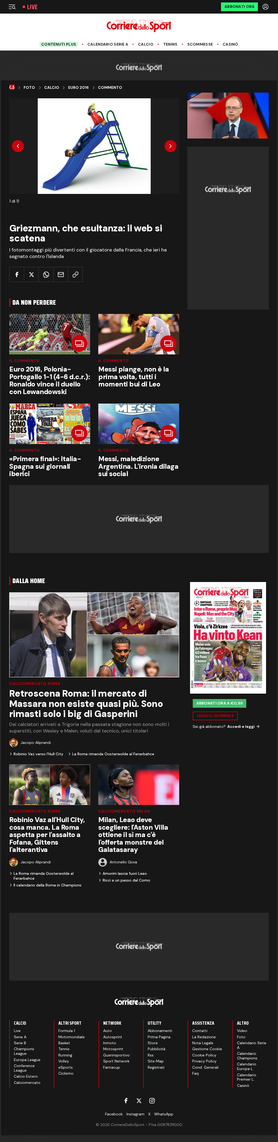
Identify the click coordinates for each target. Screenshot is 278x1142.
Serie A (20, 1036)
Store (153, 1042)
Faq (195, 1073)
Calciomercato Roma (35, 683)
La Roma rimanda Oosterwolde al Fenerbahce (113, 753)
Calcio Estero (26, 1076)
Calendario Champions (247, 1056)
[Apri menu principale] (12, 7)
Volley (63, 1061)
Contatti (199, 1030)
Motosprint (113, 1048)
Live (32, 7)
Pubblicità (156, 1048)
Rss (151, 1055)
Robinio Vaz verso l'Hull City (38, 753)
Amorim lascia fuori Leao (125, 873)
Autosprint (112, 1036)
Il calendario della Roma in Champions (47, 885)
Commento (110, 87)
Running (65, 1055)
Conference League (24, 1068)
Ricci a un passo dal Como (126, 880)
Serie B (20, 1042)
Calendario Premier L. (246, 1077)
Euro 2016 (78, 87)
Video (242, 1030)
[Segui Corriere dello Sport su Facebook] (126, 1100)
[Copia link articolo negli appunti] (75, 274)
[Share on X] (31, 274)
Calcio (145, 44)
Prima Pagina (159, 1036)
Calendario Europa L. (246, 1066)
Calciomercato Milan (124, 811)
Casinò (230, 44)
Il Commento (24, 361)
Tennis (170, 44)
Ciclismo (66, 1073)
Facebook (114, 1114)
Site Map (156, 1061)
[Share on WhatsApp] (46, 274)
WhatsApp (163, 1114)
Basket (64, 1042)
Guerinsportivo (116, 1055)
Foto (29, 87)
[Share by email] (60, 274)
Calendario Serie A (107, 44)
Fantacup (111, 1067)
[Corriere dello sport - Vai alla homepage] (139, 26)
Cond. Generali (205, 1067)
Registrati (156, 1067)
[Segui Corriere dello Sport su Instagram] (152, 1100)
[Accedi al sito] (266, 7)
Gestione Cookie (207, 1048)
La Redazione (204, 1036)
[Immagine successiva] (170, 146)
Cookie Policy (204, 1055)
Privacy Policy (204, 1061)
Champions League (24, 1051)
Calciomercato (27, 1082)
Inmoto (109, 1042)
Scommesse (200, 44)
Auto (107, 1030)
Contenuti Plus (58, 44)
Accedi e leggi (241, 726)
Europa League (27, 1059)
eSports (65, 1067)
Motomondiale (71, 1036)
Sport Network (116, 1061)
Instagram (135, 1114)
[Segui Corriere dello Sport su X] (139, 1100)
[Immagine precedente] (18, 146)
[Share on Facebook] (17, 274)
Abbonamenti (160, 1030)
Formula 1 (66, 1030)
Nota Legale (202, 1042)
